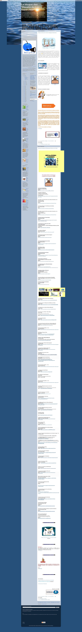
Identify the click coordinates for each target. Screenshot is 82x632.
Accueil (48, 602)
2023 (24, 88)
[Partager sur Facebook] (40, 142)
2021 (24, 90)
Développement (25, 26)
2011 (24, 101)
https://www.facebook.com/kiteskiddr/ (47, 315)
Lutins (42, 26)
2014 (24, 98)
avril (25, 81)
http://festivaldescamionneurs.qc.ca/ (45, 393)
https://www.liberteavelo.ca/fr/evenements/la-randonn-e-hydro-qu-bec (49, 329)
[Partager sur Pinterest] (41, 142)
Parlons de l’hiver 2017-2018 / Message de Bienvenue (47, 32)
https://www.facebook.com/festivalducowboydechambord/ (49, 457)
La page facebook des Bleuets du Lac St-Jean (33, 95)
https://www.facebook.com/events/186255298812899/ (49, 300)
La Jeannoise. (34, 66)
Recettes (56, 27)
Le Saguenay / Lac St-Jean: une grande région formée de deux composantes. (33, 77)
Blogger (52, 625)
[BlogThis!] (39, 142)
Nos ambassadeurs (53, 26)
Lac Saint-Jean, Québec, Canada (45, 144)
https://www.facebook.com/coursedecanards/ (47, 325)
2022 (24, 89)
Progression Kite (51, 314)
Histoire (37, 26)
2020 (24, 91)
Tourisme (45, 598)
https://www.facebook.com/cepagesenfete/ (44, 340)
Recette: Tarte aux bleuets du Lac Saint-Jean (27, 151)
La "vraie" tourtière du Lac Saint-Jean (27, 130)
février (25, 83)
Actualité (41, 143)
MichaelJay (45, 625)
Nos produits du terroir (26, 27)
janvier (25, 84)
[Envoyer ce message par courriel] (38, 142)
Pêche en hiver (38, 27)
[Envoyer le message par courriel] (55, 596)
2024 (24, 87)
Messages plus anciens (55, 602)
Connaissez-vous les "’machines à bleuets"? (27, 169)
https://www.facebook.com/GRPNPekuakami (48, 429)
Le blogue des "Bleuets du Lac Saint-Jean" (30, 7)
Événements (31, 26)
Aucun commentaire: (51, 596)
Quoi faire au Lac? (49, 27)
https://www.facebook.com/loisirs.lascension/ (45, 237)
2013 (24, 99)
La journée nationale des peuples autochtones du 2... (26, 78)
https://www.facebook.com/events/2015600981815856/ (49, 304)
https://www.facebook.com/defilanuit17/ (44, 518)
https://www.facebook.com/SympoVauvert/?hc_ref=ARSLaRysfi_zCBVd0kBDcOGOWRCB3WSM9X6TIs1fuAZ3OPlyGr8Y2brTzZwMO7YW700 (48, 493)
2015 (24, 97)
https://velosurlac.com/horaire (45, 227)
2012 (24, 100)
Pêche (32, 27)
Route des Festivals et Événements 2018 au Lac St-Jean (47, 148)
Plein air (43, 27)
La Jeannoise (40, 550)
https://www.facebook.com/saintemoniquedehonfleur (46, 208)
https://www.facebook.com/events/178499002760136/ (48, 309)
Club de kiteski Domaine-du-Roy (45, 314)
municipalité (46, 26)
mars (25, 82)
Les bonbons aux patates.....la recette (27, 161)
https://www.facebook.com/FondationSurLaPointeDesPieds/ (47, 203)
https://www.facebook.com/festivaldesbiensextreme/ (46, 511)
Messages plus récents (42, 602)
